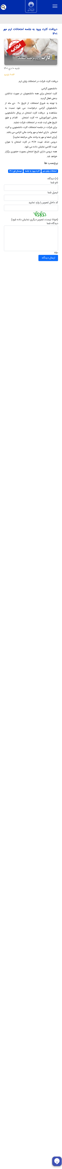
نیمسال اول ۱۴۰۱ (15, 171)
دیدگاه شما (52, 224)
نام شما (54, 183)
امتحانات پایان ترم (50, 171)
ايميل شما (53, 193)
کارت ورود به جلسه (32, 171)
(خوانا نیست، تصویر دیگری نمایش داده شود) (34, 220)
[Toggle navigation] (54, 6)
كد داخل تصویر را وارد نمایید (43, 203)
